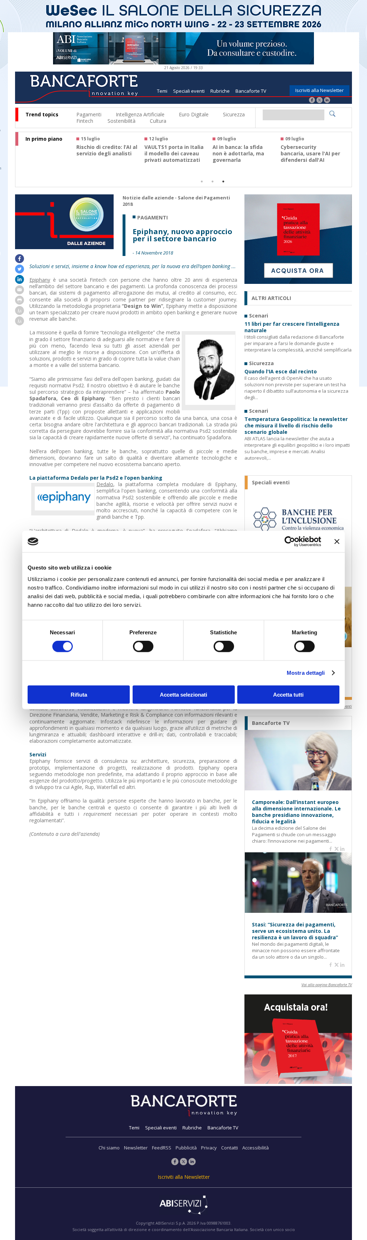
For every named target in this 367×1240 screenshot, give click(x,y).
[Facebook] (312, 101)
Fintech (84, 120)
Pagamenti (88, 114)
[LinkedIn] (327, 101)
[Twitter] (319, 101)
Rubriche (220, 91)
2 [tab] (212, 181)
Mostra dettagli (306, 673)
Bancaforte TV (250, 91)
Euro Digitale (194, 114)
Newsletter (136, 1147)
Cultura (158, 120)
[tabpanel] (110, 153)
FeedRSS (161, 1147)
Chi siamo (109, 1147)
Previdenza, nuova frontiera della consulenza (236, 153)
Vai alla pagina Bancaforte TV (326, 984)
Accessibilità (255, 1147)
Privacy (209, 1147)
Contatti (229, 1147)
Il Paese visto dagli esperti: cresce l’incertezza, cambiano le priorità (310, 157)
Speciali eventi (189, 91)
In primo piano (43, 139)
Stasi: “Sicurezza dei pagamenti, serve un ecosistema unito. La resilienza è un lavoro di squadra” (295, 931)
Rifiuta (79, 694)
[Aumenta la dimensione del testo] (19, 313)
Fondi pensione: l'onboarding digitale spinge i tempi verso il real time (105, 157)
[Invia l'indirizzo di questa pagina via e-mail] (19, 292)
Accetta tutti (288, 694)
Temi (162, 91)
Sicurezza (234, 114)
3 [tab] (223, 181)
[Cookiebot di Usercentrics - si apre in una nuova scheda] (289, 541)
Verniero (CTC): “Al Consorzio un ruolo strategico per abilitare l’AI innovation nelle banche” (174, 160)
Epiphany (39, 279)
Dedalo (104, 484)
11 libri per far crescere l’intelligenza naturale (291, 327)
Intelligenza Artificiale (140, 114)
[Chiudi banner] (336, 541)
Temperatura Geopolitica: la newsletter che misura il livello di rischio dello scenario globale (296, 425)
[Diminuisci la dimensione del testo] (19, 323)
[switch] (143, 646)
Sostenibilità (121, 120)
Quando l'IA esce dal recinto (280, 371)
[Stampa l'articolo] (19, 302)
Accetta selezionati (183, 694)
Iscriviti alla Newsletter (319, 90)
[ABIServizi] (183, 1205)
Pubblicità (186, 1147)
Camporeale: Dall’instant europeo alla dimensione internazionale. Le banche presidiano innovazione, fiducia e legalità (296, 812)
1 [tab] (201, 181)
